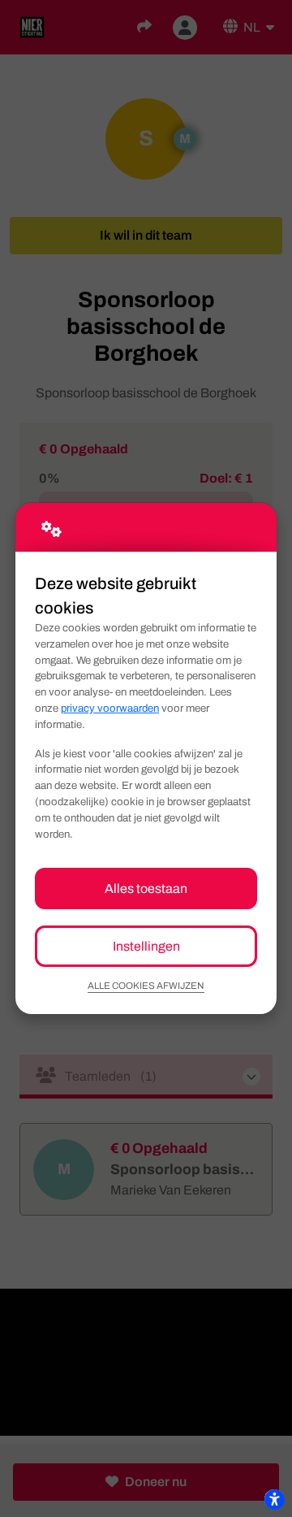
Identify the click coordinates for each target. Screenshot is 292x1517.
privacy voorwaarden (110, 708)
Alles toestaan (146, 888)
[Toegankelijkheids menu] (274, 1499)
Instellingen (146, 946)
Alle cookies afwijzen (146, 985)
